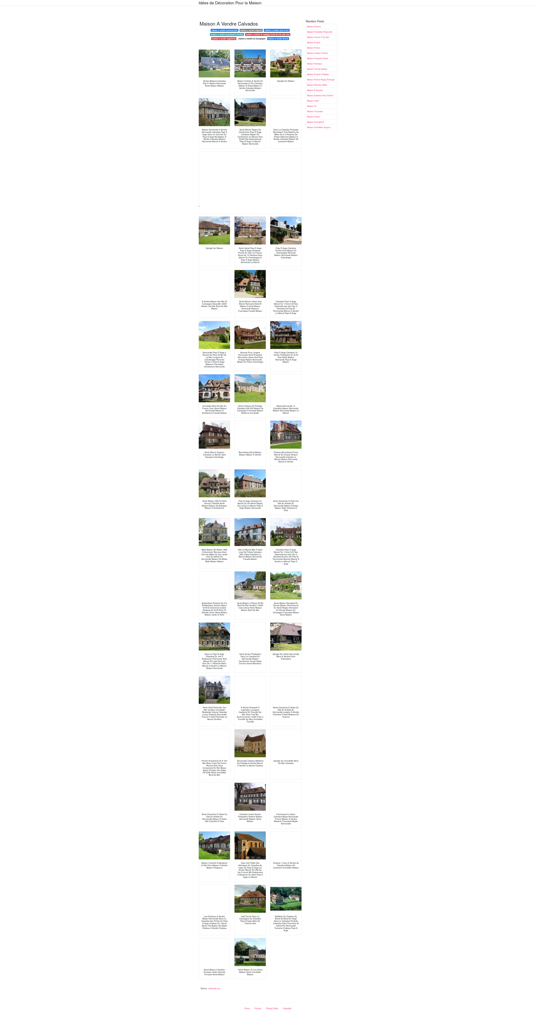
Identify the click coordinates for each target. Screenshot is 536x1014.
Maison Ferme (313, 47)
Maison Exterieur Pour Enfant (320, 95)
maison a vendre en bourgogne (251, 38)
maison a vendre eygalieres (224, 38)
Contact (257, 1008)
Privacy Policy (272, 1008)
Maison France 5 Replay (318, 74)
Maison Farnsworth (315, 122)
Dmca (247, 1008)
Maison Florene (314, 26)
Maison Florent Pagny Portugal (320, 79)
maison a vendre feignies (251, 30)
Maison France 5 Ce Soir (318, 37)
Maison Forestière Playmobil (319, 31)
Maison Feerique (314, 63)
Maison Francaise (315, 111)
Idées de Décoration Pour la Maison (230, 2)
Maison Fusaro (313, 42)
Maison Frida (313, 100)
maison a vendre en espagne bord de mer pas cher (268, 34)
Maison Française (315, 90)
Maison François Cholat (317, 58)
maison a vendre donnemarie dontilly (227, 34)
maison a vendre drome (278, 38)
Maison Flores (313, 116)
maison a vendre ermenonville (224, 30)
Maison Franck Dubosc (317, 69)
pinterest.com (215, 988)
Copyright (287, 1008)
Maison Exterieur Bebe (317, 84)
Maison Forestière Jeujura (318, 127)
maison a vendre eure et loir (277, 30)
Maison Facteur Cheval (317, 53)
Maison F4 (311, 106)
